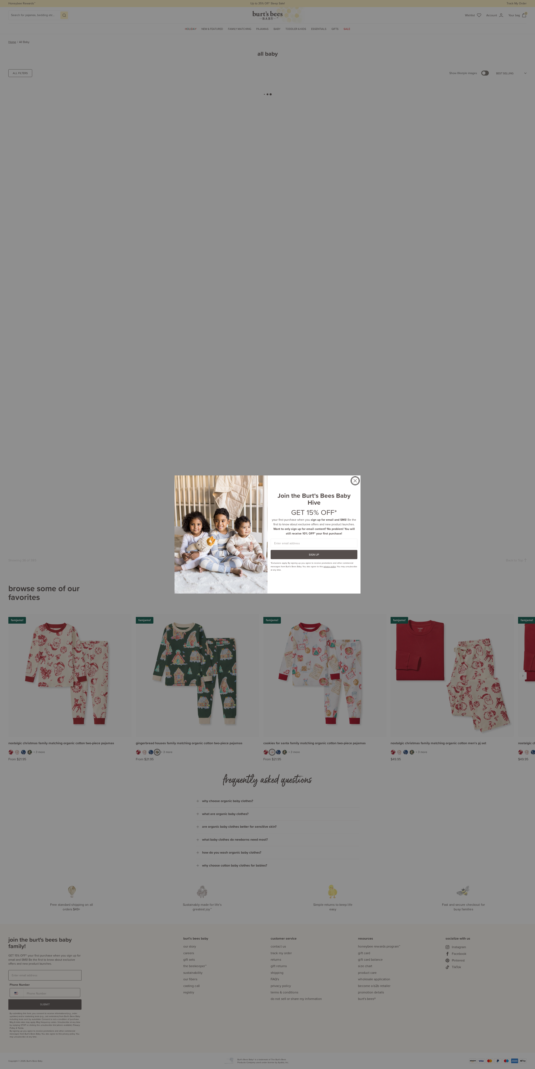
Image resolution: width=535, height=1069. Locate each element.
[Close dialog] (355, 480)
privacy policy (330, 566)
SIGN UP (314, 554)
